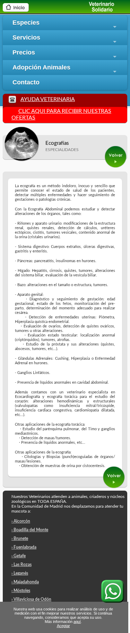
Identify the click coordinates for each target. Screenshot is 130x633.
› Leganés (19, 573)
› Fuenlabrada (23, 547)
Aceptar (63, 626)
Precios (65, 54)
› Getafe (18, 556)
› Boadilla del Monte (29, 530)
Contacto (26, 82)
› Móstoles (20, 591)
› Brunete (19, 538)
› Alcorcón (20, 521)
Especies (65, 24)
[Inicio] (16, 10)
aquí (77, 621)
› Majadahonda (25, 582)
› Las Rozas (21, 565)
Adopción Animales (65, 69)
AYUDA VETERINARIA (47, 99)
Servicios (65, 39)
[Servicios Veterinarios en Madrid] (95, 10)
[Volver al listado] (116, 166)
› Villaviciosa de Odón (31, 599)
